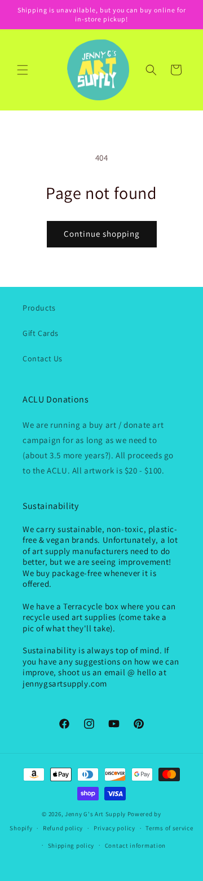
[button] (22, 69)
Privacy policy (114, 828)
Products (39, 308)
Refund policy (63, 828)
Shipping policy (71, 845)
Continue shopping (102, 233)
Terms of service (169, 828)
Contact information (135, 845)
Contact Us (43, 358)
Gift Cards (41, 333)
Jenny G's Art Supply (95, 814)
